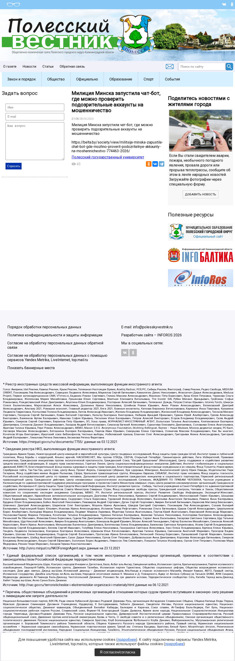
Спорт (149, 79)
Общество (56, 79)
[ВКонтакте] (155, 164)
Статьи (47, 66)
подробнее (127, 639)
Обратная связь (72, 66)
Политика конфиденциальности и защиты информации (54, 335)
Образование (120, 79)
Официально (87, 79)
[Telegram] (161, 164)
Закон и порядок (21, 79)
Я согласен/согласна (117, 652)
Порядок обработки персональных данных (44, 327)
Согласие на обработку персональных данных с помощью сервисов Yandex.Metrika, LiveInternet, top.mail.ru (57, 357)
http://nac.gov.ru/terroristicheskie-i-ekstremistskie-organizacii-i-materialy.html (76, 585)
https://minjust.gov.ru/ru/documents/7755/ (51, 442)
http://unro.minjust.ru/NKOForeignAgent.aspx (52, 548)
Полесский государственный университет (108, 157)
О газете (10, 66)
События (172, 79)
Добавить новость (200, 194)
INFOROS (165, 335)
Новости (29, 66)
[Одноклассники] (148, 164)
